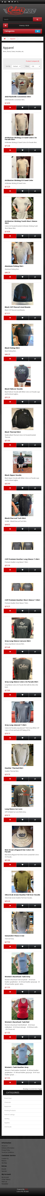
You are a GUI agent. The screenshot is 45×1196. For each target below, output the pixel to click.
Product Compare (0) (32, 61)
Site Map (4, 1163)
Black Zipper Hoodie (13, 475)
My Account (5, 1177)
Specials (4, 1171)
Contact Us (5, 1158)
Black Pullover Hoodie (14, 389)
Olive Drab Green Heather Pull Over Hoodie (22, 895)
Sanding (6, 1119)
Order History (6, 1179)
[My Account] (5, 2)
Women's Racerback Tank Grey (17, 976)
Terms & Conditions (8, 1152)
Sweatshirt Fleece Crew (14, 936)
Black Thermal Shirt (13, 432)
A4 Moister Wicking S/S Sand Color (19, 180)
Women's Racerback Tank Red (17, 1022)
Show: (27, 66)
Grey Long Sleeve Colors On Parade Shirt (21, 682)
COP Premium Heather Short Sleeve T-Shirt (22, 600)
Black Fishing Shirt (12, 348)
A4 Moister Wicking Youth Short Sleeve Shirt (21, 222)
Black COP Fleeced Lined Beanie (17, 307)
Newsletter (5, 1184)
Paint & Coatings (9, 1115)
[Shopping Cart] (12, 2)
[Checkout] (15, 2)
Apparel (12, 39)
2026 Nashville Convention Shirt (18, 96)
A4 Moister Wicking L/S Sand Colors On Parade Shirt (21, 138)
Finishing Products (10, 1110)
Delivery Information (8, 1148)
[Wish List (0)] (9, 2)
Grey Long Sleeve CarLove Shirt (18, 641)
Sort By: (8, 66)
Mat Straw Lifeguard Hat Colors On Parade (19, 851)
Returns (4, 1161)
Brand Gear (8, 1098)
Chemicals (7, 1102)
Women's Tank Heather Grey (16, 1067)
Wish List (4, 1182)
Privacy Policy (6, 1150)
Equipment (7, 1106)
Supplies (7, 1123)
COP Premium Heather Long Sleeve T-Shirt (22, 559)
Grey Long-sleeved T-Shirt (15, 725)
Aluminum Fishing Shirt (14, 266)
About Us (4, 1146)
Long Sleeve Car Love (13, 809)
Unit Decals (7, 1127)
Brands (4, 1169)
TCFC (26, 1189)
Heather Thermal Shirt (14, 768)
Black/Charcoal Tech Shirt (15, 518)
